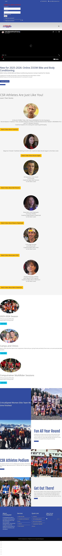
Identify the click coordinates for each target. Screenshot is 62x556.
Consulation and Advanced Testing (23, 520)
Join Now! (36, 498)
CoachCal (35, 516)
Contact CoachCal (5, 81)
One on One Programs (37, 521)
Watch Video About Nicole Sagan (31, 155)
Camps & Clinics (37, 31)
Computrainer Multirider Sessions (37, 525)
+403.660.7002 (44, 1)
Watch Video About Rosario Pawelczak (12, 223)
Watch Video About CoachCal (9, 129)
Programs (46, 31)
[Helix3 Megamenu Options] (58, 26)
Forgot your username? (9, 20)
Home (19, 31)
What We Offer (21, 516)
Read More (2, 469)
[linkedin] (22, 20)
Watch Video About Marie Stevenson (11, 287)
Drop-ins (20, 523)
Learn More (3, 323)
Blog (19, 37)
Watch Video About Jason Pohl (9, 255)
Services (29, 31)
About (23, 31)
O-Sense (58, 519)
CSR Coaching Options (37, 519)
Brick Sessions (21, 526)
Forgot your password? (9, 18)
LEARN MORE (2, 84)
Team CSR (53, 31)
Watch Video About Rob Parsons (10, 188)
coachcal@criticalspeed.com (54, 1)
